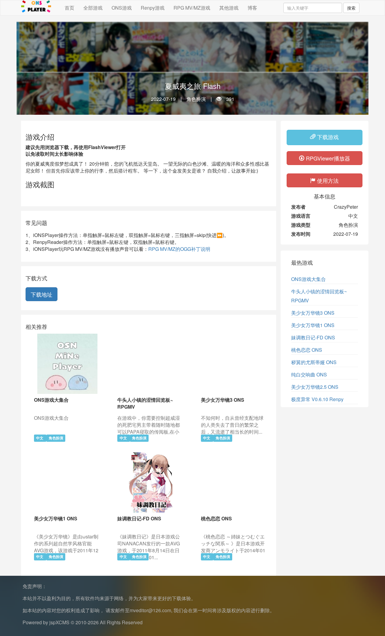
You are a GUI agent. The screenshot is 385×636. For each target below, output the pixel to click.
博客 (252, 7)
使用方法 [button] (327, 180)
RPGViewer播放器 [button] (327, 158)
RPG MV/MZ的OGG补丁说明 (179, 248)
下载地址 (41, 294)
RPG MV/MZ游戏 (192, 7)
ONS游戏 (122, 7)
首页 (69, 7)
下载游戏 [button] (327, 137)
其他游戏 (229, 7)
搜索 (351, 8)
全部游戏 (93, 7)
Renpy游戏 (153, 7)
